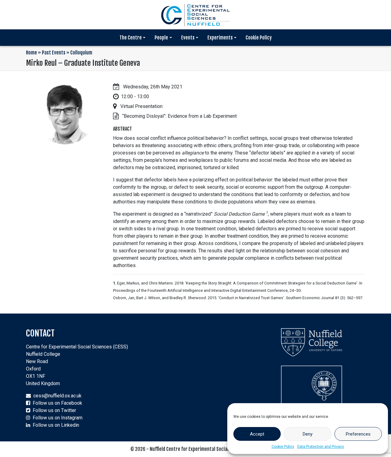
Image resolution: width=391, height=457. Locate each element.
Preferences (358, 434)
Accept (257, 434)
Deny (307, 434)
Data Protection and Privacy (320, 446)
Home (31, 53)
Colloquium (81, 53)
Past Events (53, 53)
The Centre (130, 38)
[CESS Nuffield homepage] (195, 14)
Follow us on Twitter (54, 410)
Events (188, 38)
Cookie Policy (283, 446)
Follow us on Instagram (57, 418)
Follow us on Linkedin (56, 425)
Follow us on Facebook (57, 403)
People (161, 38)
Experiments (220, 38)
